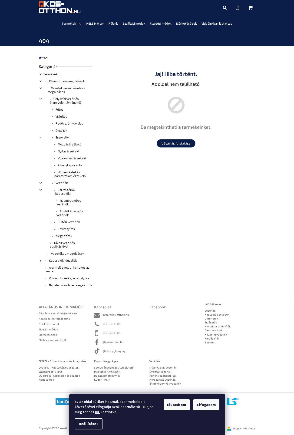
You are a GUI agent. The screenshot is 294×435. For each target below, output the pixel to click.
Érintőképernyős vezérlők (69, 213)
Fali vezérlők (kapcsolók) (65, 192)
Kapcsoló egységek (217, 315)
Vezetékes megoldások (67, 253)
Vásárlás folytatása (176, 143)
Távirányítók (66, 229)
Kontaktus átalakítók (218, 327)
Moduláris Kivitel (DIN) (107, 372)
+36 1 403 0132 (110, 324)
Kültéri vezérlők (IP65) (162, 376)
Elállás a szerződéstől (52, 340)
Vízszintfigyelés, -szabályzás (68, 278)
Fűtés (59, 109)
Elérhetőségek (48, 335)
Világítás (61, 116)
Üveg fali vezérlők (160, 372)
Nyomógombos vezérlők (68, 202)
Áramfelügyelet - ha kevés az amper (67, 269)
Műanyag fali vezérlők (162, 368)
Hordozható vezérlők (162, 380)
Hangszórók (46, 380)
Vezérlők (61, 183)
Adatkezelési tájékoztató (54, 319)
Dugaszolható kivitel (107, 376)
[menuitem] (71, 24)
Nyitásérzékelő (68, 151)
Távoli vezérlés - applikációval (63, 245)
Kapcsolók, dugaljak (62, 260)
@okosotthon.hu (112, 342)
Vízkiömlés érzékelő (71, 158)
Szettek (209, 343)
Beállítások (89, 423)
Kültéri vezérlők (68, 222)
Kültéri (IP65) (102, 380)
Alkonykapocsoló (69, 165)
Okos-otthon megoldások (66, 81)
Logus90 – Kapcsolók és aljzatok (59, 368)
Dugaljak (61, 130)
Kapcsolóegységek (106, 361)
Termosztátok (213, 331)
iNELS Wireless (214, 304)
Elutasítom (176, 404)
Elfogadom (206, 404)
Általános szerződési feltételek (58, 314)
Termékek (50, 74)
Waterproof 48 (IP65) (51, 372)
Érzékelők (62, 137)
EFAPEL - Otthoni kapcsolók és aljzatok (62, 361)
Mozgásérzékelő (69, 144)
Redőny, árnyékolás (69, 123)
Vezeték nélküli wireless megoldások (66, 90)
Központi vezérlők (216, 335)
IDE (97, 412)
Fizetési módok (48, 330)
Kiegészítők (63, 236)
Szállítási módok (49, 324)
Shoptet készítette (243, 429)
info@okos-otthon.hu (115, 315)
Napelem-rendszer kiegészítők (70, 285)
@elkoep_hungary (114, 351)
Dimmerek (211, 319)
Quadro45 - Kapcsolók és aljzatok (59, 376)
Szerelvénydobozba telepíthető (114, 368)
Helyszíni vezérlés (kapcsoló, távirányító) (65, 101)
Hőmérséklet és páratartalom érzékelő (70, 174)
